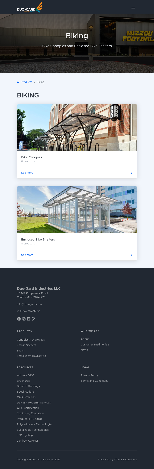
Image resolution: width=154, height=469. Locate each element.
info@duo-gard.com (29, 304)
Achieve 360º (25, 375)
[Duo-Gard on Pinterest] (33, 319)
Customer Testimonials (95, 344)
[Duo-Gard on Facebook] (19, 319)
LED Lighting (25, 435)
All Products (24, 82)
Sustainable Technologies (33, 430)
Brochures (23, 381)
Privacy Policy (89, 375)
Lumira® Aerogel (27, 441)
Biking (21, 350)
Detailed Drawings (28, 386)
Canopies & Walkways (31, 340)
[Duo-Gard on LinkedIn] (28, 319)
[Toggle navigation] (133, 7)
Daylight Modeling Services (34, 402)
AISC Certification (28, 408)
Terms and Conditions (94, 381)
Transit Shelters (26, 345)
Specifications (25, 392)
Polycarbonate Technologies (35, 424)
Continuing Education (30, 413)
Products (24, 331)
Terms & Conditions (126, 459)
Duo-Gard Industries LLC (38, 288)
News (84, 350)
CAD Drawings (26, 397)
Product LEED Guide (29, 419)
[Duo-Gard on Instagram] (24, 319)
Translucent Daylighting (31, 356)
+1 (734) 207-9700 (28, 311)
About (85, 339)
